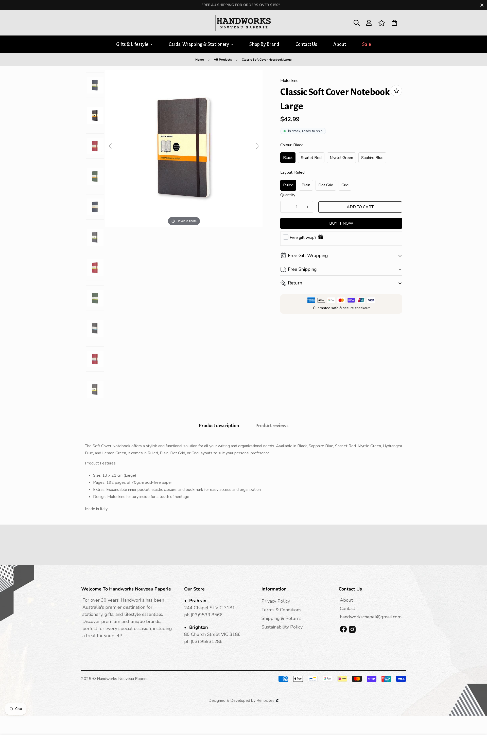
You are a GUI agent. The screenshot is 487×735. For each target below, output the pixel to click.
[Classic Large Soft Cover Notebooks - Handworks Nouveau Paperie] (95, 85)
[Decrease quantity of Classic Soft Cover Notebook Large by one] (286, 206)
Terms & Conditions (281, 610)
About (339, 44)
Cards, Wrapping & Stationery (199, 44)
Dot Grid (325, 185)
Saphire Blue (372, 157)
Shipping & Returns (282, 618)
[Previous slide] (110, 146)
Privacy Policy (276, 601)
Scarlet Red (311, 157)
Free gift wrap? (303, 237)
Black (288, 157)
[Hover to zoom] (184, 148)
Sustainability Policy (282, 627)
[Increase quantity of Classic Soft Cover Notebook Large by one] (307, 206)
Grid (345, 185)
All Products (223, 60)
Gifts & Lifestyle (132, 44)
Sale (366, 44)
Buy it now (341, 223)
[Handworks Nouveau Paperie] (243, 22)
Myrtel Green (341, 157)
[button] (394, 22)
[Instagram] (352, 629)
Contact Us (306, 44)
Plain (306, 185)
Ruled (288, 185)
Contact (347, 608)
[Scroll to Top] (477, 707)
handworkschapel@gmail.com (371, 617)
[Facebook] (343, 629)
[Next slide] (257, 146)
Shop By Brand (264, 44)
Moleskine (289, 80)
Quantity (287, 195)
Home (199, 60)
